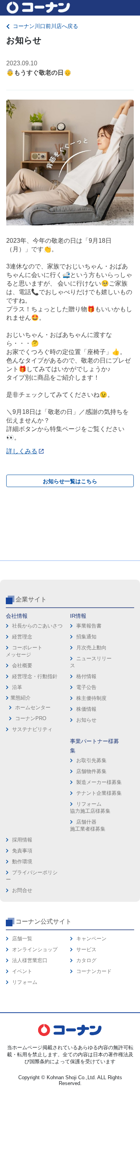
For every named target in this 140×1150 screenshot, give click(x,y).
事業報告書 (89, 626)
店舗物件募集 (91, 771)
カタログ (86, 960)
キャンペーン (91, 938)
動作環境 (22, 861)
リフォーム (24, 982)
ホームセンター (33, 707)
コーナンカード (94, 971)
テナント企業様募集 (99, 793)
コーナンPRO (30, 718)
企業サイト (31, 599)
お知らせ (86, 720)
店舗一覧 (22, 938)
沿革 (17, 687)
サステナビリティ (32, 729)
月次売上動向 (91, 647)
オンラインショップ (35, 949)
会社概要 (22, 665)
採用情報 (22, 840)
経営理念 (22, 637)
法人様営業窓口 (29, 960)
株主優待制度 (91, 698)
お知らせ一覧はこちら (70, 481)
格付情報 (86, 676)
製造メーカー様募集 (99, 782)
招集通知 (86, 637)
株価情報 (86, 709)
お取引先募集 (91, 760)
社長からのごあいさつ (37, 626)
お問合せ (22, 890)
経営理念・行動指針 (35, 676)
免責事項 (22, 851)
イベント (22, 971)
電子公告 (86, 687)
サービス (86, 949)
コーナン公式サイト (44, 921)
